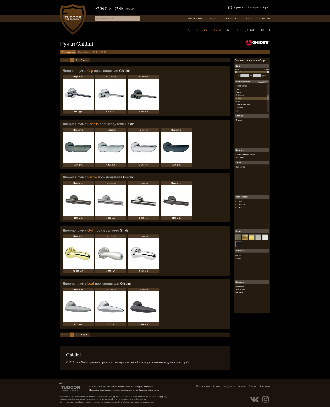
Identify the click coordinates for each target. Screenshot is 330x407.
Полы (265, 30)
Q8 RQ (104, 52)
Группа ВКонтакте (254, 399)
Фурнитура (212, 30)
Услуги (247, 18)
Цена (237, 66)
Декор (250, 30)
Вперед (84, 60)
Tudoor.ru (72, 19)
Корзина (238, 7)
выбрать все (263, 81)
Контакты (264, 18)
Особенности (241, 197)
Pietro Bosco (83, 52)
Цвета (238, 231)
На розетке (78, 94)
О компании (195, 18)
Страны (239, 116)
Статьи (252, 386)
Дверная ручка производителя (96, 71)
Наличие (239, 150)
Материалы (240, 251)
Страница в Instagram (265, 399)
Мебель (233, 30)
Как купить (230, 18)
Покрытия (240, 282)
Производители (242, 82)
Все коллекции (68, 52)
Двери (193, 30)
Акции (213, 18)
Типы (238, 163)
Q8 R (94, 52)
